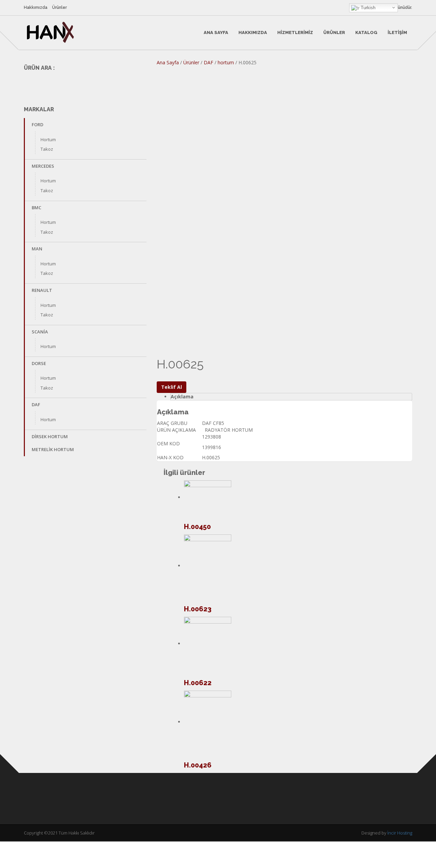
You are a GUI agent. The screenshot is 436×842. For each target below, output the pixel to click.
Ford (37, 124)
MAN (37, 249)
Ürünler (59, 7)
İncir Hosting (399, 833)
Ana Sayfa (216, 32)
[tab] (291, 396)
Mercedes (43, 166)
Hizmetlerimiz (295, 32)
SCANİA (40, 332)
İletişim (397, 32)
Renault (42, 290)
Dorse (39, 363)
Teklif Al (171, 387)
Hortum (48, 139)
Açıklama (182, 396)
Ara (136, 83)
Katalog (366, 32)
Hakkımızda (35, 7)
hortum (226, 62)
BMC (36, 207)
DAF (36, 404)
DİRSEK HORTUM (50, 436)
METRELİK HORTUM (53, 449)
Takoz (47, 149)
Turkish (367, 7)
